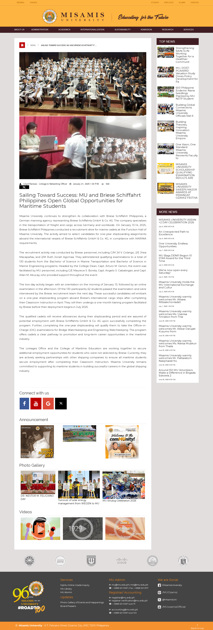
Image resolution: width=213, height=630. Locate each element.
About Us (19, 29)
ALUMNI (182, 2)
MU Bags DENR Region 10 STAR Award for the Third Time (175, 258)
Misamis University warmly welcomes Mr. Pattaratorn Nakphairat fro (175, 358)
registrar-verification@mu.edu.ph (130, 600)
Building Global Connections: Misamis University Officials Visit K (185, 110)
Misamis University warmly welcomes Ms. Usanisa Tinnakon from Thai (175, 314)
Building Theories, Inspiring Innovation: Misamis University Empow (183, 130)
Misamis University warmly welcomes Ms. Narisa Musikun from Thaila (178, 343)
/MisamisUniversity (172, 585)
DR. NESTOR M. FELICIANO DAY (37, 497)
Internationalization (92, 29)
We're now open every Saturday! (173, 272)
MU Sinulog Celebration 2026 (119, 500)
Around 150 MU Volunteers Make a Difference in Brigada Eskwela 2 (177, 372)
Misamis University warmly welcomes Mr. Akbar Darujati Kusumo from (177, 328)
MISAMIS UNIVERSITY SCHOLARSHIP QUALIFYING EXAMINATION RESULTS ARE (185, 171)
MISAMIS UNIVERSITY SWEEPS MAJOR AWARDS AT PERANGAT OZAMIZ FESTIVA (187, 190)
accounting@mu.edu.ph (125, 609)
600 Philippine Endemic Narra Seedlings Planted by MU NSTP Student (185, 93)
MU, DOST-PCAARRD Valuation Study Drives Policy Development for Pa (187, 74)
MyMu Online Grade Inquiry (74, 585)
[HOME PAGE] (22, 45)
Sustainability (122, 29)
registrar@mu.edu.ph (123, 597)
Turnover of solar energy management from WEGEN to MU (78, 502)
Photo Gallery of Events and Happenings (82, 602)
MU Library (66, 588)
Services (189, 29)
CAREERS (195, 2)
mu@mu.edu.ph (120, 584)
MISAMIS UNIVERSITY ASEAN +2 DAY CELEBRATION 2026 (177, 221)
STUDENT (155, 2)
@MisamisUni (169, 599)
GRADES (33, 2)
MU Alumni (66, 592)
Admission (146, 29)
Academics (64, 29)
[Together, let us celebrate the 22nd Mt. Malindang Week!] (83, 433)
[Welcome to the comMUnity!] (125, 442)
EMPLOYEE (169, 2)
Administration (39, 29)
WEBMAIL (21, 2)
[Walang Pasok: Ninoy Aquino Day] (40, 441)
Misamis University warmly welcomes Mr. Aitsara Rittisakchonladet (175, 299)
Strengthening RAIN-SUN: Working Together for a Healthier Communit (185, 54)
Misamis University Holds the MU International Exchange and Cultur (177, 284)
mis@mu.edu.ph (139, 584)
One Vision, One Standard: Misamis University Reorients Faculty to (187, 151)
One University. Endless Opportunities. (173, 245)
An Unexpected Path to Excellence (174, 233)
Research (167, 29)
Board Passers (68, 606)
